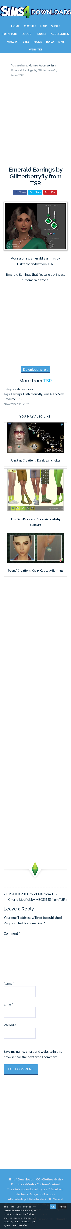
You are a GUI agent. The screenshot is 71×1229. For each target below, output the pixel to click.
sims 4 (47, 394)
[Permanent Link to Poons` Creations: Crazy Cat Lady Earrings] (35, 561)
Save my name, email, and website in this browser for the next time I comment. (33, 1054)
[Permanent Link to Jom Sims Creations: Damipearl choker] (35, 451)
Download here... (35, 369)
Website (10, 1025)
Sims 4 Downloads (35, 12)
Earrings (16, 394)
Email (8, 1004)
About (63, 1206)
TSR (47, 380)
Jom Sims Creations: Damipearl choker (35, 460)
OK (53, 1206)
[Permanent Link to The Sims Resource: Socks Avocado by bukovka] (35, 510)
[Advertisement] (35, 123)
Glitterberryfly (32, 394)
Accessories (25, 389)
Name (9, 983)
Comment (12, 933)
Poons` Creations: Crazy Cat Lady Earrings (35, 570)
